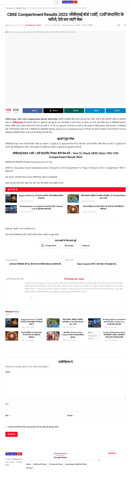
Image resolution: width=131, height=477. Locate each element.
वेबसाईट (70, 416)
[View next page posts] (68, 220)
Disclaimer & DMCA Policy (76, 464)
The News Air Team (33, 25)
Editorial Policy (40, 464)
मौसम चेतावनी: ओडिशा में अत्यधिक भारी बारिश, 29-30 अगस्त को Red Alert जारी (72, 321)
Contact (29, 468)
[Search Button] (124, 2)
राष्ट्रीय (90, 25)
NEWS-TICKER (81, 25)
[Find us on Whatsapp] (113, 460)
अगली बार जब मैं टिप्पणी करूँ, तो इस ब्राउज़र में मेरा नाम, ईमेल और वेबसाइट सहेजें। (33, 427)
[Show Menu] (6, 2)
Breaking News (21, 8)
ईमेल (7, 415)
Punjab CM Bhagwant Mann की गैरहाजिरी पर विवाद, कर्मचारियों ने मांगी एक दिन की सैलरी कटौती (114, 334)
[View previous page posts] (63, 220)
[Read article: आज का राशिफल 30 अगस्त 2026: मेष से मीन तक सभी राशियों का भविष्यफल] (73, 209)
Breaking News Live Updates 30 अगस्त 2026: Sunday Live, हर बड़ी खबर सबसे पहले (114, 321)
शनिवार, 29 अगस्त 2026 (69, 340)
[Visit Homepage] (70, 2)
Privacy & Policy (56, 464)
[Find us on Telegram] (108, 460)
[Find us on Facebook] (104, 460)
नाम (7, 404)
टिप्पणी (8, 372)
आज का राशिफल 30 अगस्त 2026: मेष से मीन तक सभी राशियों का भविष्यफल (31, 334)
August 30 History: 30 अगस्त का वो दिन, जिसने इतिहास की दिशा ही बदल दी (31, 321)
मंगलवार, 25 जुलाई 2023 (52, 25)
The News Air (10, 8)
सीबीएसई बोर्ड (18, 122)
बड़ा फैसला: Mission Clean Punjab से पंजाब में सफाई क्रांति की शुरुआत (73, 334)
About (28, 464)
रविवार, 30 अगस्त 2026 (26, 201)
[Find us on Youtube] (117, 460)
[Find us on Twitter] (99, 460)
